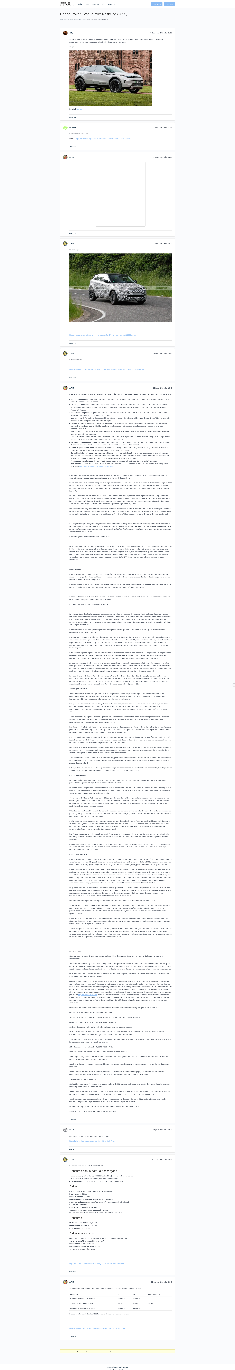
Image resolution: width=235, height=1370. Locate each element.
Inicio (61, 19)
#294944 (72, 117)
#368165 (72, 1272)
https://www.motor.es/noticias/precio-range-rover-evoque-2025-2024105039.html (98, 1328)
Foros (87, 4)
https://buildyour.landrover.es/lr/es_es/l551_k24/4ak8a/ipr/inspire (92, 1141)
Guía (80, 4)
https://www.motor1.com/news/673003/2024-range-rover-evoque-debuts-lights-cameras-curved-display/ (107, 369)
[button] (147, 4)
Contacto (117, 1367)
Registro (125, 1367)
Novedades (70, 19)
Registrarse (169, 4)
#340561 (72, 233)
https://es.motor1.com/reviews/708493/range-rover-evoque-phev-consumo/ (96, 1264)
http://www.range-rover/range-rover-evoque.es (96, 466)
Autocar (79, 109)
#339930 (72, 147)
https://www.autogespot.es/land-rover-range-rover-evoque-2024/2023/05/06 (103, 139)
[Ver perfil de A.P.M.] (65, 157)
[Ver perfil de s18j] (65, 33)
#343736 (72, 378)
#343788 (72, 1149)
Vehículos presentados (80, 19)
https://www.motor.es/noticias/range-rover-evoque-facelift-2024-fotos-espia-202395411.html (102, 335)
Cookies (110, 1367)
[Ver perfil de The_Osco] (65, 1130)
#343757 (72, 1119)
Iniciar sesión (157, 4)
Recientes (95, 4)
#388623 (72, 1337)
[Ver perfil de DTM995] (65, 127)
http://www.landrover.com (87, 995)
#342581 (72, 343)
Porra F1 (111, 4)
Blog (103, 4)
